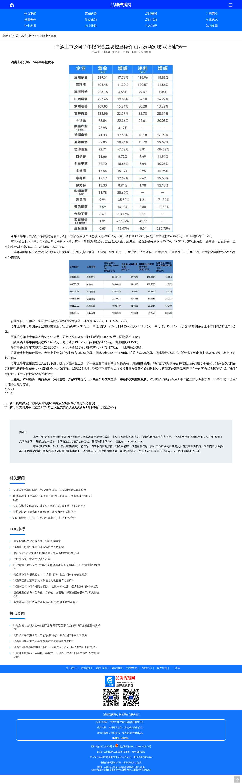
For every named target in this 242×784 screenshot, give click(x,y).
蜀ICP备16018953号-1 (102, 746)
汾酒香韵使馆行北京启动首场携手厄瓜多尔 (38, 546)
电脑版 (115, 738)
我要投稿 (162, 667)
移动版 (125, 738)
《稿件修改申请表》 (108, 450)
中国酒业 (212, 13)
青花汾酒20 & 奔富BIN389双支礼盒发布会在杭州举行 (44, 511)
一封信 (176, 667)
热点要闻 (30, 13)
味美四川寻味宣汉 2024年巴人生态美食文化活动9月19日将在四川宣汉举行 (66, 407)
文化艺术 (212, 19)
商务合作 (101, 667)
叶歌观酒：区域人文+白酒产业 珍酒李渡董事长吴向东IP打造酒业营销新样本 (56, 566)
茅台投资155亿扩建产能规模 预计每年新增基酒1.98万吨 (46, 553)
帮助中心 (147, 667)
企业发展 (30, 25)
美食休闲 (91, 19)
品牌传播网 (27, 35)
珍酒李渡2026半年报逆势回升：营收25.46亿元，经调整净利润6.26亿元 (52, 497)
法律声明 (131, 667)
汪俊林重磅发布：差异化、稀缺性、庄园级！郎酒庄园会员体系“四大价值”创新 (56, 594)
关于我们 (71, 667)
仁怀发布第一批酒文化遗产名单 (31, 558)
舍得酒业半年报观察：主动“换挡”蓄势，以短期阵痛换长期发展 (49, 490)
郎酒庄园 (212, 25)
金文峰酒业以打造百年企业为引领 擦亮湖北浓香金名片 (45, 602)
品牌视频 (151, 19)
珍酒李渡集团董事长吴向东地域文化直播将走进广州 (43, 580)
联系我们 (86, 667)
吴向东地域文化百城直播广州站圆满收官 (37, 540)
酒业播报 (91, 25)
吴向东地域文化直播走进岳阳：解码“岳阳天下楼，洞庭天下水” (49, 505)
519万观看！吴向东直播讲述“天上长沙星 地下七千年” (44, 517)
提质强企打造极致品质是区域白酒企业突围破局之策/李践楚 (55, 403)
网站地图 (116, 667)
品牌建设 (151, 13)
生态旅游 (151, 25)
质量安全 (30, 19)
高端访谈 (91, 13)
